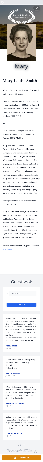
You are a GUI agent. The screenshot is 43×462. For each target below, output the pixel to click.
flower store (7, 249)
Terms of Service (27, 452)
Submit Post (21, 305)
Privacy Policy (15, 452)
